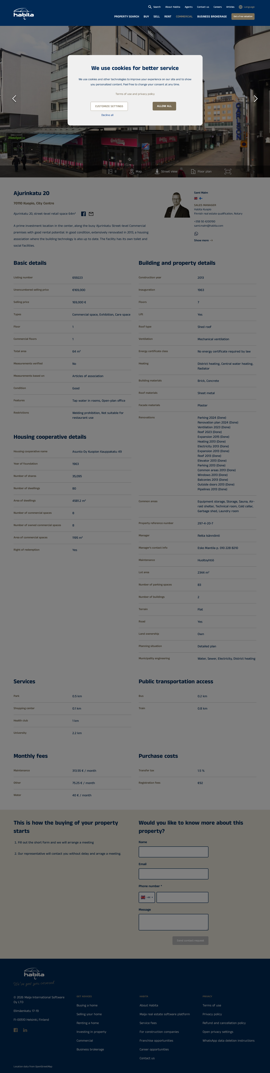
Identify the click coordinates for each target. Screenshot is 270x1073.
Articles (230, 7)
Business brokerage (212, 16)
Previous (14, 98)
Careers (218, 7)
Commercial (184, 16)
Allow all (164, 106)
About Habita (172, 7)
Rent (167, 16)
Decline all (107, 115)
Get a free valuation (243, 16)
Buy (146, 16)
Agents (188, 7)
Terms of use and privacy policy (135, 94)
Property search (126, 16)
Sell (157, 16)
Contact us (203, 7)
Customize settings (109, 106)
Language (249, 7)
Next (256, 98)
